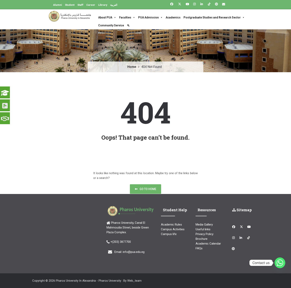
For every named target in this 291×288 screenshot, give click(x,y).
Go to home (148, 189)
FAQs (199, 248)
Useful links (203, 229)
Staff (80, 4)
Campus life (169, 234)
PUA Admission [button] (148, 17)
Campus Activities (172, 229)
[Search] (129, 25)
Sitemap (244, 209)
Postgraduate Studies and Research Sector (212, 17)
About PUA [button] (105, 17)
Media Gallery (204, 224)
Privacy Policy (204, 234)
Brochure (201, 239)
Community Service (111, 25)
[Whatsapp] (280, 262)
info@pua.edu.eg (134, 252)
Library (102, 4)
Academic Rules (171, 224)
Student (69, 4)
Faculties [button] (125, 17)
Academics (173, 17)
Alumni (57, 4)
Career (90, 4)
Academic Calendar (208, 243)
